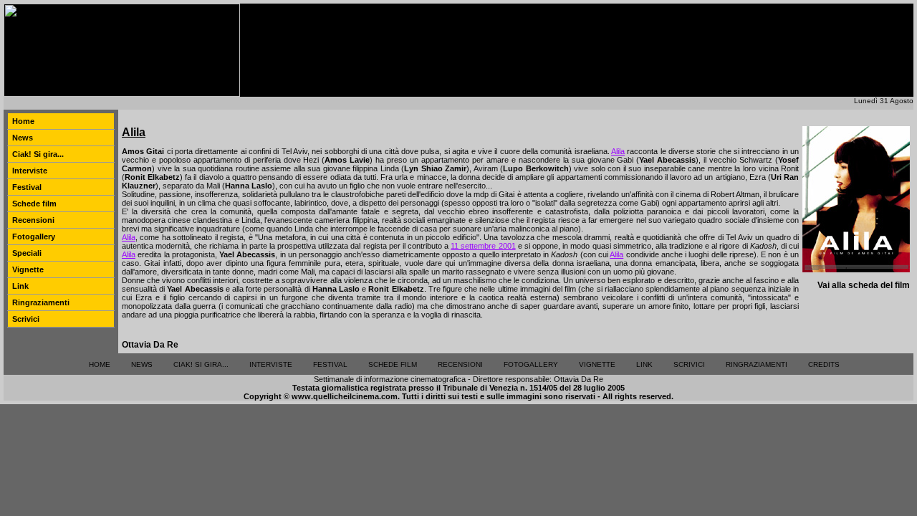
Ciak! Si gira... (38, 154)
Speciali (27, 253)
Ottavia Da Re (150, 345)
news (142, 364)
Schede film (34, 203)
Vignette (28, 269)
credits (824, 364)
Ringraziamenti (40, 302)
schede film (392, 364)
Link (20, 286)
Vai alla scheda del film (863, 285)
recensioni (460, 364)
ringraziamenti (756, 364)
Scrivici (25, 319)
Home (23, 121)
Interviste (29, 170)
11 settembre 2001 (483, 246)
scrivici (689, 364)
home (99, 364)
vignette (597, 364)
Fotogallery (33, 236)
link (644, 364)
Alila (618, 151)
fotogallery (531, 364)
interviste (270, 364)
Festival (27, 187)
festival (330, 364)
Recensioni (33, 220)
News (22, 137)
